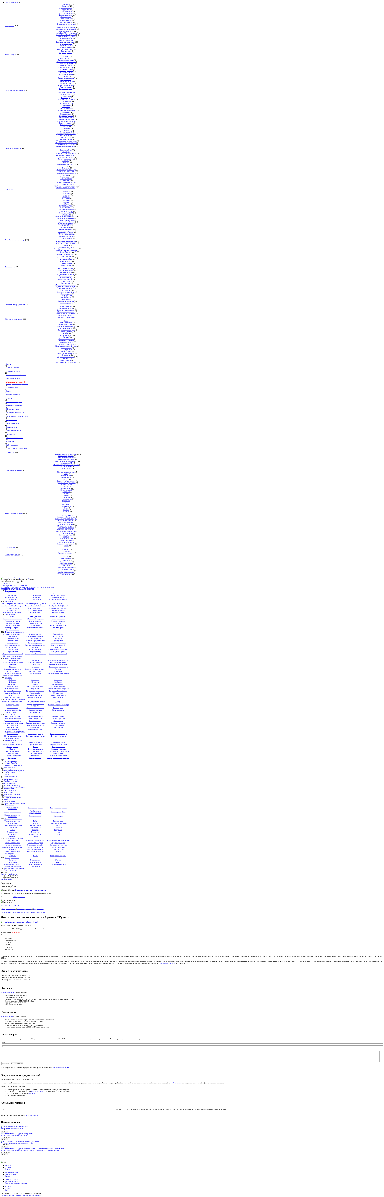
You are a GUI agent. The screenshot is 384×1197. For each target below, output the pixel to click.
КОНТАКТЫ (22, 585)
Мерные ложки (66, 297)
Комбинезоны (65, 4)
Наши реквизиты (6, 879)
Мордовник (66, 497)
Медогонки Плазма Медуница (65, 216)
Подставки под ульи (66, 45)
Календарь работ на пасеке (66, 517)
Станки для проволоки (66, 60)
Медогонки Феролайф (65, 224)
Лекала (66, 76)
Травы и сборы (65, 574)
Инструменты (9, 452)
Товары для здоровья (12, 555)
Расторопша (66, 504)
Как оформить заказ (11, 1172)
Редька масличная (66, 506)
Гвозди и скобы (65, 80)
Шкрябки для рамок (66, 74)
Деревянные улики (65, 38)
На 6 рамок (66, 197)
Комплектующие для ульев (65, 42)
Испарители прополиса (66, 317)
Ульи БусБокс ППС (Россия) (66, 36)
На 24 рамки (66, 204)
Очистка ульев (66, 256)
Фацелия (66, 510)
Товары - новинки (10, 870)
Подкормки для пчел (66, 116)
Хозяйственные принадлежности (66, 461)
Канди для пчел (65, 114)
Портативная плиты (66, 324)
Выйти (7, 1190)
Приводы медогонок (66, 236)
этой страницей (176, 1083)
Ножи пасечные (65, 252)
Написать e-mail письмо (9, 874)
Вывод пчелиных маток (13, 148)
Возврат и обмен (10, 1174)
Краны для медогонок (65, 233)
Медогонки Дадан (65, 206)
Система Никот (65, 180)
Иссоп (66, 486)
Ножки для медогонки (66, 234)
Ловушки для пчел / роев (66, 330)
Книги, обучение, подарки (14, 513)
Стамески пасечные (65, 260)
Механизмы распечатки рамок (65, 285)
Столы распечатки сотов (65, 274)
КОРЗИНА (20, 587)
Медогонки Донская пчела (66, 220)
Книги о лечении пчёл (65, 520)
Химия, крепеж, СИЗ (66, 463)
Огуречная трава (66, 499)
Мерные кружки (66, 294)
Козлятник (66, 492)
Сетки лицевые (65, 17)
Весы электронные (65, 276)
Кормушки (65, 549)
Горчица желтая (66, 477)
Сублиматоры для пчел (66, 119)
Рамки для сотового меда (65, 310)
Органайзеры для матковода (66, 170)
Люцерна (66, 495)
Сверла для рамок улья (65, 72)
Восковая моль (66, 558)
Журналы (66, 537)
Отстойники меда (66, 281)
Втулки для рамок (66, 69)
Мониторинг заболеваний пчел (66, 143)
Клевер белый (66, 488)
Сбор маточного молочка (65, 312)
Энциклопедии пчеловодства (66, 531)
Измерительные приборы (65, 292)
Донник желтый (66, 484)
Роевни (65, 333)
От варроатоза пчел (65, 94)
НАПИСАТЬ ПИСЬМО (47, 587)
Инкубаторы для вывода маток (66, 155)
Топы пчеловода (65, 20)
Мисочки (66, 166)
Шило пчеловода (66, 261)
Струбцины (66, 358)
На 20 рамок (66, 202)
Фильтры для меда (66, 272)
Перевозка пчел (66, 348)
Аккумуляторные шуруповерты (65, 362)
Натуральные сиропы (65, 571)
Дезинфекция (65, 112)
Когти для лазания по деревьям (17, 384)
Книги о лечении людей (66, 538)
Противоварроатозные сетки (66, 134)
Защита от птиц (66, 137)
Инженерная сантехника (66, 459)
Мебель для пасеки (66, 342)
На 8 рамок (66, 198)
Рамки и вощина (10, 54)
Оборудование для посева (65, 472)
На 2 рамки (66, 191)
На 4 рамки (66, 195)
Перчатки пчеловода (66, 13)
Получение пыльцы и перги (65, 314)
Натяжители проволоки (66, 85)
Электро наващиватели (66, 78)
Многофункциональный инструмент (66, 249)
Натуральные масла (65, 569)
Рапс (66, 502)
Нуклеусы (65, 168)
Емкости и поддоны (65, 288)
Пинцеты (65, 175)
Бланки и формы (66, 540)
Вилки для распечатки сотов (66, 243)
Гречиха (66, 479)
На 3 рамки (66, 193)
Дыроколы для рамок (65, 71)
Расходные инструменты (66, 457)
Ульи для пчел (9, 26)
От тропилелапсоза (66, 103)
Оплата (7, 1169)
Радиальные (66, 215)
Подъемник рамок (66, 87)
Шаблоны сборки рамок (66, 63)
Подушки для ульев (65, 53)
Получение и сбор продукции (15, 305)
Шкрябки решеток (66, 263)
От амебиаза (66, 107)
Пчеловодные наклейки (66, 528)
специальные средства (168, 963)
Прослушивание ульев (66, 339)
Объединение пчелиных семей (66, 141)
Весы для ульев (66, 51)
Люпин (66, 493)
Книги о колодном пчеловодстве (66, 519)
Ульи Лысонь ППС (65, 31)
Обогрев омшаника (65, 335)
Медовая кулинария (66, 524)
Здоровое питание (66, 564)
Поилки (66, 551)
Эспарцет (66, 511)
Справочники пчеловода (65, 529)
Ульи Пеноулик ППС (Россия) (66, 27)
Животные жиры (66, 562)
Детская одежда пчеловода (66, 24)
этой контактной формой (61, 1067)
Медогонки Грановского (65, 218)
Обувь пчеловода (66, 11)
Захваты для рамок (65, 247)
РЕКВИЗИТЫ (29, 589)
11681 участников (19, 897)
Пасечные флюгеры (65, 323)
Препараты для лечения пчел (15, 90)
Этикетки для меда (65, 278)
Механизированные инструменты (65, 454)
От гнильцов (65, 98)
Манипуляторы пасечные (66, 344)
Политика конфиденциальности (16, 1183)
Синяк (66, 508)
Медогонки (9, 189)
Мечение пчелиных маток (66, 164)
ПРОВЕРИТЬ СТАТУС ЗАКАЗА (12, 589)
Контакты (8, 1165)
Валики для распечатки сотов (66, 242)
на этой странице (32, 1115)
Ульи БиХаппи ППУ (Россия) (66, 35)
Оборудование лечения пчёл (65, 146)
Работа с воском (65, 306)
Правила (8, 1167)
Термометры (66, 355)
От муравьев (66, 128)
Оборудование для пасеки (13, 319)
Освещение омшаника (66, 341)
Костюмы (65, 6)
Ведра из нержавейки (65, 270)
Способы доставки (7, 992)
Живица (65, 560)
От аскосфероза (65, 96)
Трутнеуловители (66, 184)
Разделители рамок (65, 89)
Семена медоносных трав (13, 470)
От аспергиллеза (66, 108)
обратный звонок (37, 1091)
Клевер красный (66, 490)
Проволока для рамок (65, 67)
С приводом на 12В (65, 211)
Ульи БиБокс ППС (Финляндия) (66, 33)
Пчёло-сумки (66, 299)
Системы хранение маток (66, 182)
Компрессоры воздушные (66, 353)
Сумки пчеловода (66, 18)
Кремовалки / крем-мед (66, 301)
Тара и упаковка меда (65, 269)
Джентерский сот (66, 150)
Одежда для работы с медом (65, 287)
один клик (32, 1093)
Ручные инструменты (65, 456)
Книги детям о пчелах (66, 542)
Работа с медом (10, 267)
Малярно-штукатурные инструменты (66, 465)
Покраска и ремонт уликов (66, 49)
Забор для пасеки (66, 360)
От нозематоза (66, 101)
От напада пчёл (66, 130)
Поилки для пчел (66, 332)
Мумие (65, 565)
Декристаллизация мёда (66, 279)
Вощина (65, 56)
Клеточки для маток (66, 157)
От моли (66, 126)
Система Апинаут (66, 179)
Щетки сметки (66, 265)
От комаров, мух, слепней (66, 144)
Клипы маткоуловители (66, 159)
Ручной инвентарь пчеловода (15, 240)
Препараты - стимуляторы (66, 99)
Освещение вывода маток (65, 171)
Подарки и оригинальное (65, 544)
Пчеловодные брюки (66, 15)
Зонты (66, 321)
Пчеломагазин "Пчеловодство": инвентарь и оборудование (21, 1195)
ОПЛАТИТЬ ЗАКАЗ (31, 587)
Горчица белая (66, 475)
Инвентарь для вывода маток (66, 153)
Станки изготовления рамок (66, 62)
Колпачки (65, 161)
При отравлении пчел (66, 117)
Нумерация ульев (66, 44)
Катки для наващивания (66, 81)
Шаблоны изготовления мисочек (65, 186)
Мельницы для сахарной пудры (66, 346)
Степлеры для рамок (66, 83)
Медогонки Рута (65, 207)
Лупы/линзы (65, 162)
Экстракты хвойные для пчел (66, 121)
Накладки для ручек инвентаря (66, 251)
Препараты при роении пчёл (66, 110)
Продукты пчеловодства (65, 573)
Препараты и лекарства (66, 553)
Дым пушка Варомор (65, 139)
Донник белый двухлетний (66, 481)
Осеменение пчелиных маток (66, 173)
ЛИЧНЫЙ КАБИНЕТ (8, 587)
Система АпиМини (66, 177)
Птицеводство (10, 547)
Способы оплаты (7, 1016)
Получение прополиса (65, 315)
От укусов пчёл (65, 135)
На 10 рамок (66, 200)
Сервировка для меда (65, 308)
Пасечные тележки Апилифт (66, 326)
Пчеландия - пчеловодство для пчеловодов (30, 890)
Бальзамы (65, 556)
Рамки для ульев (65, 58)
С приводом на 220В (66, 213)
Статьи (7, 1188)
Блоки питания (66, 351)
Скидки (7, 1176)
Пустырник (66, 501)
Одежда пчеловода (11, 2)
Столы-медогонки (66, 238)
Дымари (65, 245)
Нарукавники (66, 9)
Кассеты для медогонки (66, 231)
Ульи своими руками (66, 40)
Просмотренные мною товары (13, 868)
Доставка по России (11, 1181)
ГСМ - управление (66, 349)
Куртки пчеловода (66, 8)
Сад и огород (65, 468)
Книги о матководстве (65, 522)
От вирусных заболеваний (66, 92)
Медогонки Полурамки (66, 209)
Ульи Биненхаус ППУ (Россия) (65, 29)
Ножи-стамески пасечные (66, 254)
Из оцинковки (66, 227)
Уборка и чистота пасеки (65, 357)
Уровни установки (65, 47)
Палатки (66, 337)
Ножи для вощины (66, 65)
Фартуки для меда (66, 22)
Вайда (66, 474)
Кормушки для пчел (65, 328)
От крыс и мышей (66, 125)
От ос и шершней (66, 132)
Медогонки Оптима (65, 229)
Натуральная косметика (66, 567)
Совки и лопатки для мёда (66, 258)
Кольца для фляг (66, 296)
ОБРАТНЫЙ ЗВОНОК (8, 585)
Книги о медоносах (65, 535)
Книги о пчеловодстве (65, 533)
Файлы (66, 546)
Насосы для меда (66, 290)
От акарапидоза (65, 105)
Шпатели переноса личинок (65, 188)
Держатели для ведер (66, 303)
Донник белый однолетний (66, 483)
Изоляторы (66, 152)
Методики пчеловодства (65, 526)
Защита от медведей (66, 123)
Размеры (8, 1186)
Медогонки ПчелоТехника (66, 222)
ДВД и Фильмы (65, 515)
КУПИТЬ (4, 1132)
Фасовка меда (65, 283)
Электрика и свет (66, 466)
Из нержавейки (65, 225)
